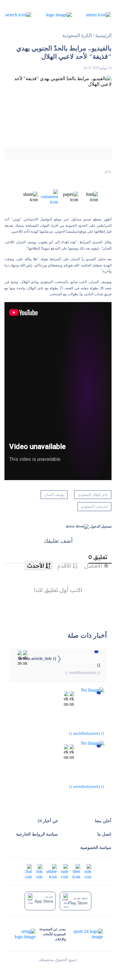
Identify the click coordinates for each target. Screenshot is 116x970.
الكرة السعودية (77, 35)
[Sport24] (84, 934)
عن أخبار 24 (47, 821)
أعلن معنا (103, 821)
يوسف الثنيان (54, 495)
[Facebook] (87, 871)
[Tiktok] (39, 871)
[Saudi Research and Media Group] (24, 934)
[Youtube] (52, 871)
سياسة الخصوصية (95, 847)
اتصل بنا (104, 834)
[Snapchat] (28, 871)
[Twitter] (76, 871)
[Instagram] (64, 871)
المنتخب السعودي (94, 506)
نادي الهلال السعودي (93, 495)
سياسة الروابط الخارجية (37, 834)
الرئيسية (103, 35)
